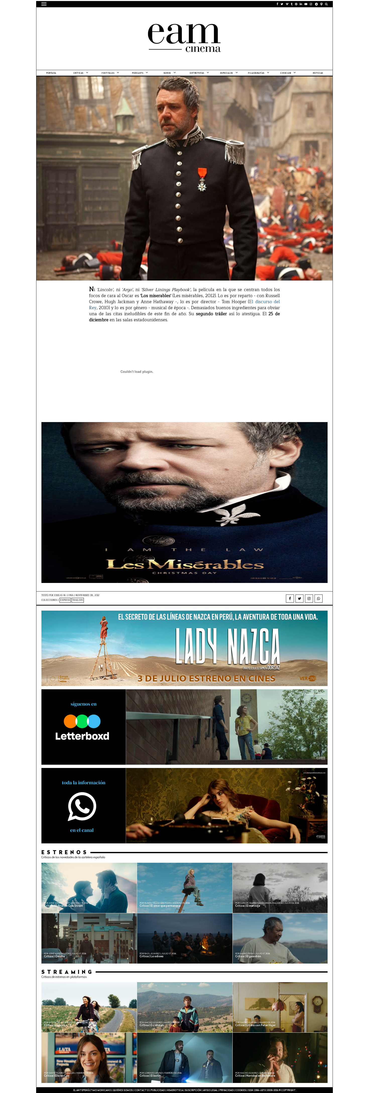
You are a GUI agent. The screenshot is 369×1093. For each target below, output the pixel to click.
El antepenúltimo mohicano (105, 14)
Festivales (108, 73)
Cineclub (285, 73)
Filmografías (256, 73)
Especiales (226, 73)
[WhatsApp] (319, 599)
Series (167, 73)
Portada (51, 73)
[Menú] (43, 4)
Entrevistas (197, 73)
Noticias (318, 73)
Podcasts (137, 73)
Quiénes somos (123, 1090)
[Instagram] (309, 599)
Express (65, 600)
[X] (299, 599)
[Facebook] (290, 599)
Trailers (77, 600)
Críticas (78, 73)
